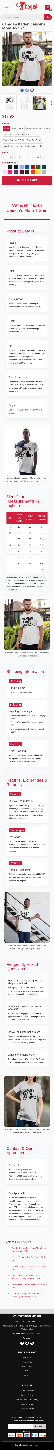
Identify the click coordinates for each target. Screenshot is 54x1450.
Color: (10, 162)
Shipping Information (27, 1404)
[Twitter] (27, 90)
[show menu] (7, 6)
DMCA (27, 1375)
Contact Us (27, 1362)
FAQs (27, 1371)
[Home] (26, 5)
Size (6, 152)
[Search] (48, 17)
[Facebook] (22, 90)
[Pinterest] (32, 90)
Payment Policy (27, 1408)
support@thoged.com (23, 1170)
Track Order (27, 1366)
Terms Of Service (27, 1390)
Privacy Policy (27, 1395)
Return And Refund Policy (27, 1399)
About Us (27, 1357)
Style (6, 123)
